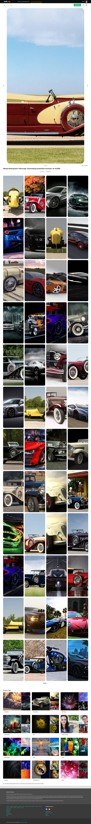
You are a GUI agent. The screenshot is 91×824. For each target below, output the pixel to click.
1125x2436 (11, 807)
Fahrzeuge (42, 171)
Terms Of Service (22, 822)
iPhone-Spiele (8, 810)
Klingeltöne (8, 811)
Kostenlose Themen (9, 814)
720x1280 (19, 806)
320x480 (33, 806)
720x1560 (36, 806)
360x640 (7, 807)
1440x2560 (40, 806)
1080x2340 (15, 806)
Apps (7, 815)
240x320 (23, 806)
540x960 (14, 807)
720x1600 (26, 806)
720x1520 (22, 807)
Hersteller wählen (48, 811)
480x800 (30, 806)
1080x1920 (8, 806)
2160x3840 (18, 807)
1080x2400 (12, 806)
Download (77, 5)
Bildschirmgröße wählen (49, 812)
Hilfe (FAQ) (47, 815)
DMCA (26, 822)
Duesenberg (48, 171)
